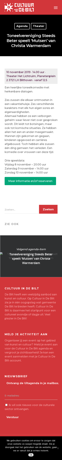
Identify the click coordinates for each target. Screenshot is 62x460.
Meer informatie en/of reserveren (30, 181)
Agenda (22, 26)
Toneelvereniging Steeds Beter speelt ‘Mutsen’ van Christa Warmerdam (31, 256)
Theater (38, 26)
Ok (31, 455)
